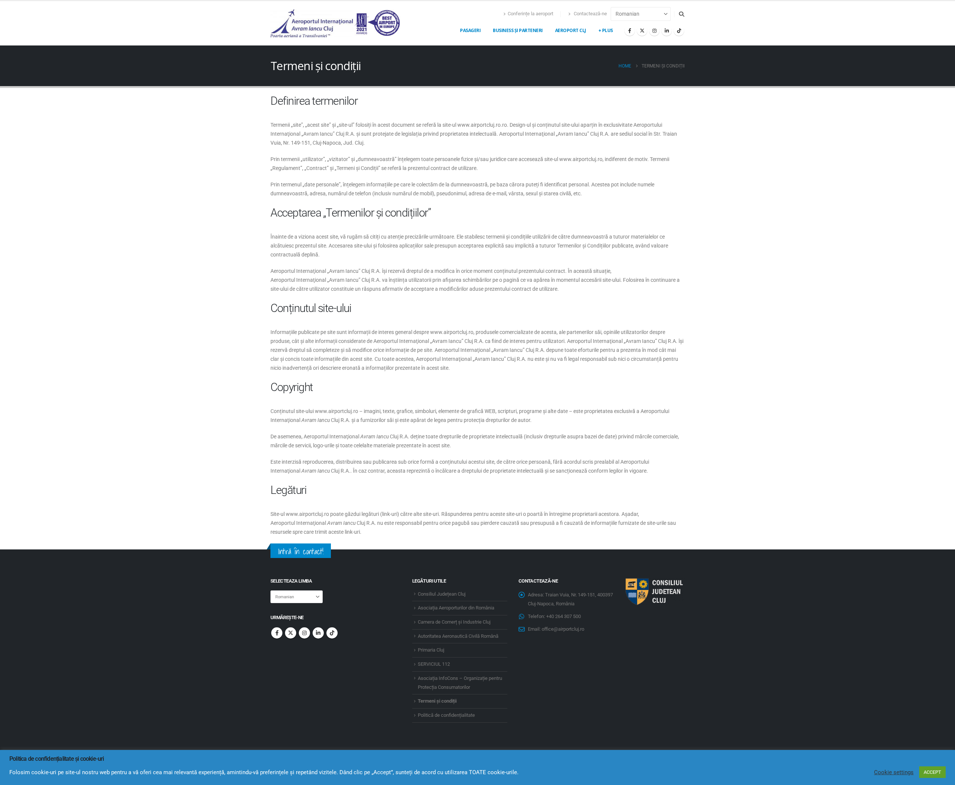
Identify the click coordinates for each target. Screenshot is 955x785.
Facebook (276, 633)
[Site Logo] (335, 23)
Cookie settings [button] (894, 772)
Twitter (290, 633)
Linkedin (318, 633)
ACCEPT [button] (932, 772)
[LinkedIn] (666, 30)
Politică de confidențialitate (446, 715)
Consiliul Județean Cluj (442, 594)
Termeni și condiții (437, 701)
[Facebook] (629, 30)
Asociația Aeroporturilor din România (456, 608)
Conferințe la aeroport (530, 13)
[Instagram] (654, 30)
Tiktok (332, 633)
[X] (642, 30)
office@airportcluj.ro (563, 629)
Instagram (304, 633)
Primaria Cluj (431, 650)
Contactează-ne (590, 13)
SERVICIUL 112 (434, 664)
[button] (681, 14)
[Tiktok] (679, 30)
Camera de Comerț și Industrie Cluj (454, 622)
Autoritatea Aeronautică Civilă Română (458, 636)
